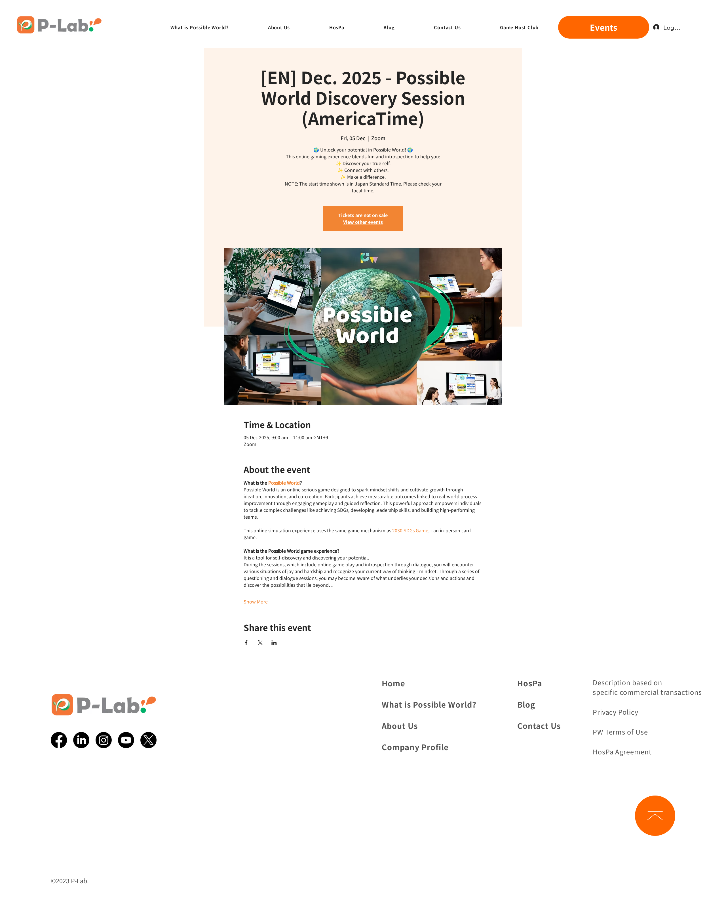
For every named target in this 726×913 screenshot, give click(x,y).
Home (393, 683)
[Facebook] (59, 740)
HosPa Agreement (622, 751)
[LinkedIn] (81, 740)
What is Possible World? (429, 704)
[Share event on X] (260, 642)
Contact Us (539, 725)
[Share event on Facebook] (246, 642)
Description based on (627, 682)
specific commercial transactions (647, 692)
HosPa (529, 683)
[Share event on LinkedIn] (274, 642)
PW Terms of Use (620, 732)
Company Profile (415, 746)
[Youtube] (126, 740)
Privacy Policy (615, 712)
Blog (526, 704)
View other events (363, 221)
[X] (148, 740)
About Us (400, 725)
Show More (256, 601)
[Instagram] (104, 740)
